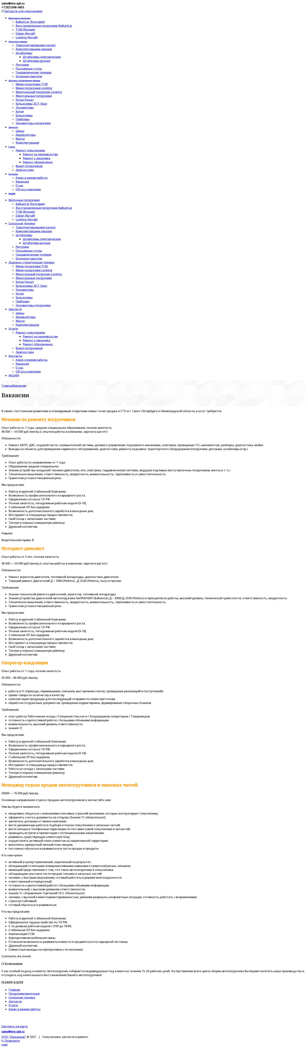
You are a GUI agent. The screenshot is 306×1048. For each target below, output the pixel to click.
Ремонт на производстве (40, 154)
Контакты (13, 174)
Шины (20, 131)
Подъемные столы (29, 69)
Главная (14, 990)
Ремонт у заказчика (36, 158)
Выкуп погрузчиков (29, 166)
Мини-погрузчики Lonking (34, 88)
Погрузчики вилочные (24, 994)
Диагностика (25, 170)
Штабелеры (24, 53)
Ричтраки (22, 65)
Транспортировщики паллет (36, 45)
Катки (20, 111)
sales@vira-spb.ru (13, 1031)
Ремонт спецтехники (30, 150)
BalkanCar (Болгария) (30, 22)
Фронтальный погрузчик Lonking (39, 92)
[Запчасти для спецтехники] (21, 11)
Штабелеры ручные (36, 61)
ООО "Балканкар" (13, 1037)
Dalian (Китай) (25, 33)
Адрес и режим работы (31, 178)
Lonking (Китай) (27, 37)
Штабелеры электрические (42, 57)
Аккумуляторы (26, 135)
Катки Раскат (25, 100)
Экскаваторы (25, 107)
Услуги (11, 146)
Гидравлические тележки (33, 72)
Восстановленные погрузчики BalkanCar (44, 26)
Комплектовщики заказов (34, 49)
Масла (20, 139)
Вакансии (22, 182)
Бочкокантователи (29, 76)
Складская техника (17, 41)
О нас (19, 185)
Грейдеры (22, 119)
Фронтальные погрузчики (34, 96)
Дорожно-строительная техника (24, 80)
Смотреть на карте (14, 1026)
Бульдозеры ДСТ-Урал (31, 104)
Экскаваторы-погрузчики (33, 123)
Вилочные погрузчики (19, 18)
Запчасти (13, 127)
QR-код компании (28, 189)
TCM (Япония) (25, 30)
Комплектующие (27, 143)
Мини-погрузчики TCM (32, 84)
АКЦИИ (11, 193)
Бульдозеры (24, 115)
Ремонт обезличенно (38, 162)
